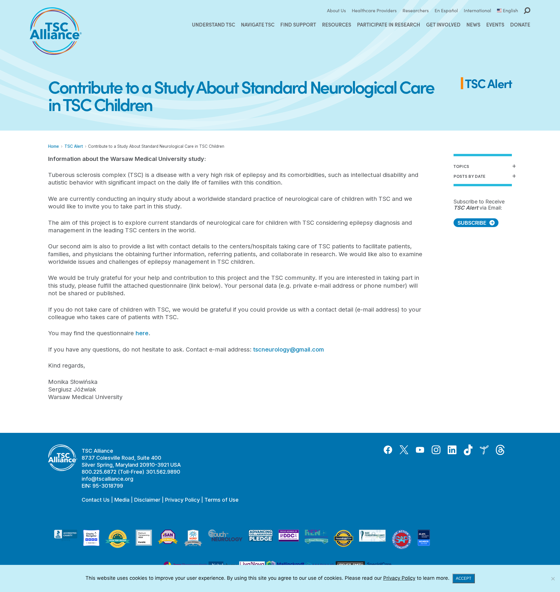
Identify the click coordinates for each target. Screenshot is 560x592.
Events (495, 24)
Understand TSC (213, 24)
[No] (553, 579)
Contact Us (96, 500)
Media (122, 500)
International (477, 10)
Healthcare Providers (374, 10)
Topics (461, 166)
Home (53, 146)
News (473, 24)
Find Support (298, 24)
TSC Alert (73, 146)
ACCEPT (463, 578)
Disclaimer (147, 500)
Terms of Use (221, 500)
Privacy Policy (182, 500)
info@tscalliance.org (107, 479)
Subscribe (472, 223)
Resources (336, 24)
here (142, 333)
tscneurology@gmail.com (288, 349)
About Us (336, 10)
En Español (446, 10)
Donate (520, 24)
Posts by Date (470, 176)
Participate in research (388, 24)
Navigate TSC (257, 24)
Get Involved (443, 24)
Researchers (415, 10)
